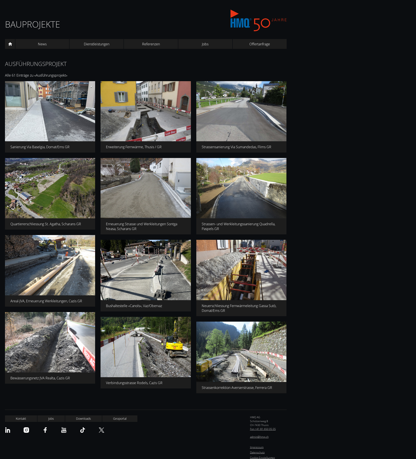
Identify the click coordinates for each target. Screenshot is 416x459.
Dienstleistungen (96, 44)
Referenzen (151, 44)
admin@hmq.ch (259, 437)
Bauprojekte (32, 24)
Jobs (205, 44)
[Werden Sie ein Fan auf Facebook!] (45, 430)
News (42, 44)
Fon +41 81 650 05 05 (263, 429)
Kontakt (21, 418)
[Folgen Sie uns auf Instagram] (26, 430)
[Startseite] (10, 44)
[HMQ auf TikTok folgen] (82, 430)
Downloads (83, 418)
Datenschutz (257, 452)
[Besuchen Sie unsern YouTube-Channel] (64, 430)
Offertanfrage (259, 44)
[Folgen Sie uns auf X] (101, 430)
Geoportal (120, 418)
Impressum (257, 447)
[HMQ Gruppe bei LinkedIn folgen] (7, 430)
